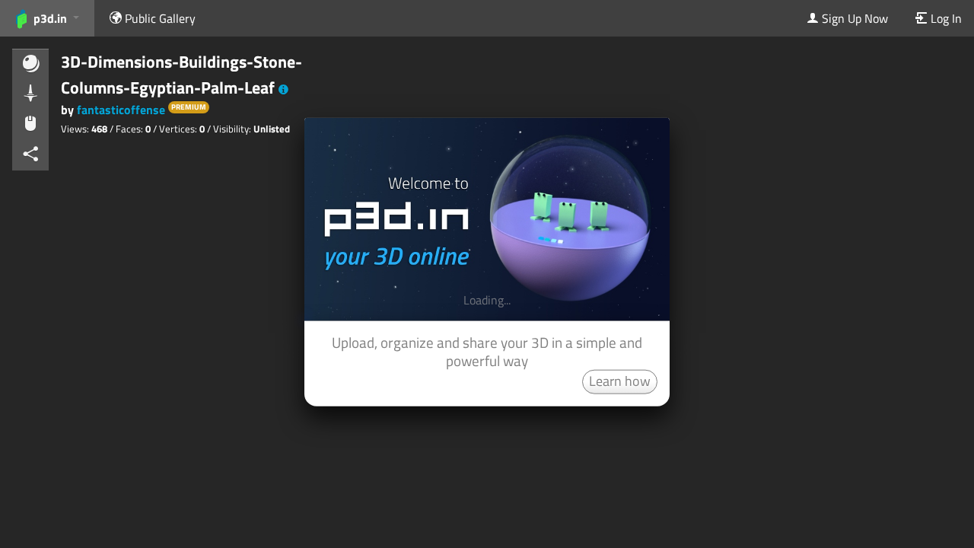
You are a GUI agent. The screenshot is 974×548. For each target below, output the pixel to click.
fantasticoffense (121, 109)
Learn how (620, 380)
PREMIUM (188, 107)
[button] (283, 89)
